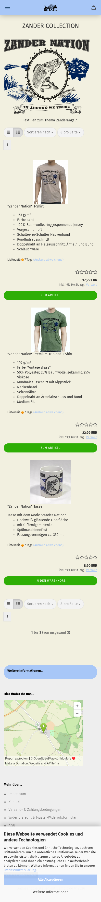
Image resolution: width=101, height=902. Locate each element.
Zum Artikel (50, 295)
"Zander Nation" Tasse (24, 506)
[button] (8, 132)
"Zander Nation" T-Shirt (25, 206)
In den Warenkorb (51, 580)
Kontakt (15, 802)
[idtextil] (50, 7)
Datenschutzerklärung (20, 870)
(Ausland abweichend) (48, 259)
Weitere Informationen (50, 892)
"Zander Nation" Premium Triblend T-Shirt (39, 354)
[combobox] (40, 132)
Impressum (17, 794)
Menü (7, 7)
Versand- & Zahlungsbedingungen (35, 810)
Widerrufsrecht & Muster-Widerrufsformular (42, 817)
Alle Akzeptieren (50, 879)
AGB (12, 826)
